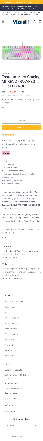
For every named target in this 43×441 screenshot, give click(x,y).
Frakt (14, 95)
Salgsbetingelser (12, 318)
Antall (4, 107)
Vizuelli (19, 436)
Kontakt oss (10, 307)
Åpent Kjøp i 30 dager (14, 301)
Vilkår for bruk (11, 329)
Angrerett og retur (12, 323)
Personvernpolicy (12, 334)
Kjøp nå (21, 127)
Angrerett (9, 345)
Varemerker (9, 340)
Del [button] (6, 237)
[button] (3, 21)
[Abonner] (35, 425)
